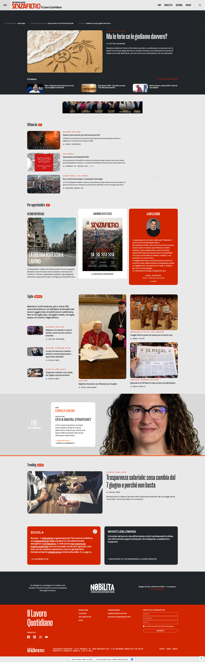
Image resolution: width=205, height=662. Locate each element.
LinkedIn (153, 281)
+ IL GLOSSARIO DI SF (40, 559)
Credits (175, 649)
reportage (21, 23)
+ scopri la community (65, 443)
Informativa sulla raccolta (82, 659)
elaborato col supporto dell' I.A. (79, 166)
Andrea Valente (139, 339)
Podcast (188, 5)
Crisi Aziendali (68, 154)
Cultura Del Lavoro (113, 31)
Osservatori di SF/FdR (117, 613)
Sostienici (179, 5)
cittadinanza (54, 552)
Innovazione (160, 332)
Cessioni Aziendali (69, 176)
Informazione (134, 380)
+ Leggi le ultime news (167, 79)
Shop (159, 5)
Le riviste (83, 613)
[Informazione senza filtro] (35, 650)
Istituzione (47, 538)
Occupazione (50, 327)
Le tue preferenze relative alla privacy (112, 659)
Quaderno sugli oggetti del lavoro (98, 23)
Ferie (123, 31)
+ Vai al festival (157, 589)
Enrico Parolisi (139, 386)
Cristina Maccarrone (117, 44)
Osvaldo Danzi (53, 360)
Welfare (67, 348)
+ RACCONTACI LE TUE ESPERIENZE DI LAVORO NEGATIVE (132, 559)
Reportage (83, 610)
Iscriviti (160, 631)
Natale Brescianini (89, 387)
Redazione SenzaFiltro (74, 188)
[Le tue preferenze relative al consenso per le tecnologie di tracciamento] (201, 658)
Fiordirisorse (114, 610)
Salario (63, 369)
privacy (171, 626)
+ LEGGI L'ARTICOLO (62, 440)
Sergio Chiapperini (73, 144)
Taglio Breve (75, 132)
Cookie (168, 649)
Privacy (162, 649)
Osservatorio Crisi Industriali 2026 (60, 23)
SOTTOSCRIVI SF (85, 617)
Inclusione (66, 132)
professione (49, 544)
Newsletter (168, 5)
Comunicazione (135, 332)
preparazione (42, 541)
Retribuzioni (59, 348)
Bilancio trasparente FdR (119, 617)
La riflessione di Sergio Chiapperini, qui (149, 271)
